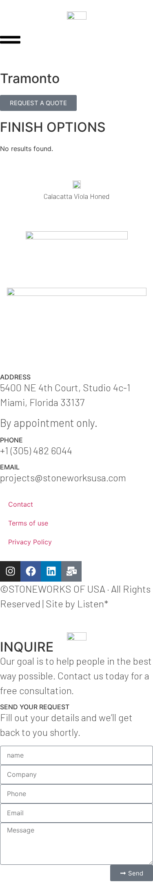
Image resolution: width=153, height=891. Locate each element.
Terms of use (28, 523)
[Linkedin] (51, 571)
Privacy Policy (30, 542)
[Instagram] (10, 571)
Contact (20, 504)
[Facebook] (30, 571)
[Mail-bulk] (71, 571)
